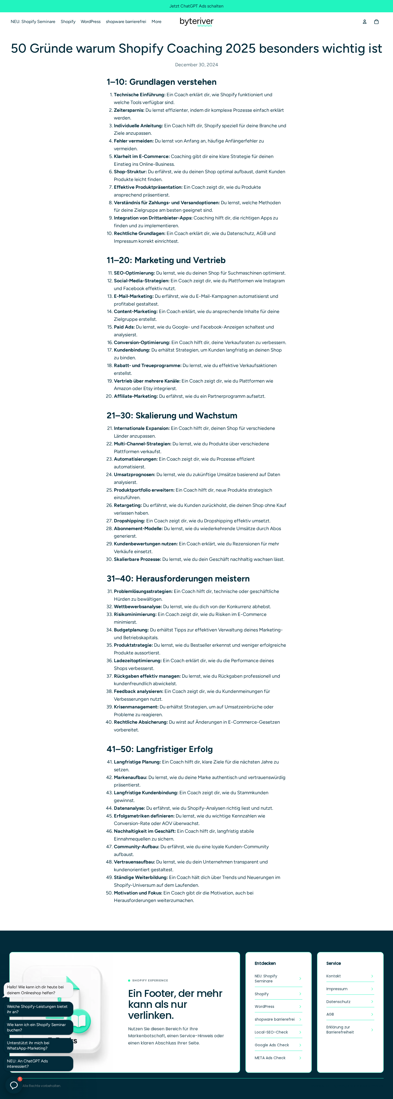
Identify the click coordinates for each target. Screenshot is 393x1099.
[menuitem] (156, 21)
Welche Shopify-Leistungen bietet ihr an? (37, 1009)
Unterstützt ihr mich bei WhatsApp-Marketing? (28, 1045)
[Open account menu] (365, 22)
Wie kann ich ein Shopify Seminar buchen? (36, 1027)
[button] (13, 1085)
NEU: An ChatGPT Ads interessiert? (27, 1064)
